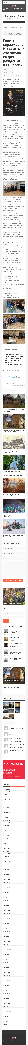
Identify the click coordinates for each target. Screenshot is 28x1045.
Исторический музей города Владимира (11, 451)
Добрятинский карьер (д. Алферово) (13, 603)
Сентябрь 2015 (7, 1011)
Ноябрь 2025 (7, 797)
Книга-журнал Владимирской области (13, 1040)
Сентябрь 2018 (7, 918)
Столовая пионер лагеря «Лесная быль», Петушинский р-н (16, 645)
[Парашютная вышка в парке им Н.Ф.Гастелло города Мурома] (6, 660)
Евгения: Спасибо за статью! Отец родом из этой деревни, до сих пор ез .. (16, 746)
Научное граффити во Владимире (12, 475)
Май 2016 (6, 990)
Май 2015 (6, 1021)
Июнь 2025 (6, 807)
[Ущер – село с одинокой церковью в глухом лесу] (14, 401)
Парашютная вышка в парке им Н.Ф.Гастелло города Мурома (15, 660)
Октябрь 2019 (7, 884)
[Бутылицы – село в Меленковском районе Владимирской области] (6, 652)
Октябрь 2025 (7, 799)
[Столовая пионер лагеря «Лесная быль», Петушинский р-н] (6, 645)
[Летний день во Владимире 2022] (14, 462)
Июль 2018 (6, 923)
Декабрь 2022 (7, 833)
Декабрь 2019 (7, 879)
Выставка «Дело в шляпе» (14, 364)
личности (16, 371)
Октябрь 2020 (7, 861)
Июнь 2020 (6, 872)
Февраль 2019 (7, 905)
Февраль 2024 (7, 817)
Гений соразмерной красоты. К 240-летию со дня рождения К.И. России (14, 52)
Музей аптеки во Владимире (14, 356)
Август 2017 (6, 952)
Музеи (12, 69)
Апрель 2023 (7, 830)
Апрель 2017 (7, 962)
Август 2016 (6, 983)
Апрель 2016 (7, 993)
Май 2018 (6, 928)
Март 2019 (6, 903)
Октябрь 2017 (7, 946)
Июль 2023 (6, 825)
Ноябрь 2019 (7, 882)
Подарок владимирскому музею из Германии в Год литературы (13, 360)
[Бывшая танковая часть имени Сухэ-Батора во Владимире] (14, 421)
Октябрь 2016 (7, 977)
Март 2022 (6, 843)
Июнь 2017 (6, 957)
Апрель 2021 (7, 851)
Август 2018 (6, 921)
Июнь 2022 (6, 838)
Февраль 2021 (7, 853)
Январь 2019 (7, 908)
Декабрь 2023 (7, 822)
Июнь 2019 (6, 895)
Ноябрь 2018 (7, 913)
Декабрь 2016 (7, 972)
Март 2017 (6, 965)
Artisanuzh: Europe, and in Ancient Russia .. (15, 733)
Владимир (11, 32)
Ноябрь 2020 (7, 859)
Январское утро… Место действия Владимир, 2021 (13, 536)
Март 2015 (6, 1024)
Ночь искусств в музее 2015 (14, 354)
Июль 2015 (6, 1016)
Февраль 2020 (7, 874)
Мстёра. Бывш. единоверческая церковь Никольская (16, 631)
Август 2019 (6, 890)
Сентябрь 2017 (7, 949)
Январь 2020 (7, 877)
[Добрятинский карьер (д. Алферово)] (14, 596)
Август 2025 (6, 804)
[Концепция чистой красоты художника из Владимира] (14, 485)
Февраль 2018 (7, 936)
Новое (14, 626)
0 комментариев (9, 75)
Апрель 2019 (7, 900)
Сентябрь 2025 (7, 802)
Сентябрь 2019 (7, 887)
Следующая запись (18, 385)
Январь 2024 (7, 820)
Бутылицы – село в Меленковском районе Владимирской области (15, 652)
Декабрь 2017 (7, 941)
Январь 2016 (7, 1001)
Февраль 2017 (7, 967)
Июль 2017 (6, 954)
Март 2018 (6, 934)
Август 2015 (6, 1014)
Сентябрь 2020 (7, 864)
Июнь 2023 (6, 828)
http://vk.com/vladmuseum (10, 346)
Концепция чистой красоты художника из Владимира (11, 495)
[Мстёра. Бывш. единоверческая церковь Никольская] (6, 631)
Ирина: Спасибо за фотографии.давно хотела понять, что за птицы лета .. (16, 728)
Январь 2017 (7, 970)
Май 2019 (6, 897)
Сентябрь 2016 (7, 980)
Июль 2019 (6, 892)
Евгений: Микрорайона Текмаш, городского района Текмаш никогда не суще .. (16, 740)
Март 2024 (6, 815)
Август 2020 (6, 866)
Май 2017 (6, 959)
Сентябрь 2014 (7, 1027)
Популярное (7, 626)
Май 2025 (6, 810)
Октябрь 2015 (7, 1008)
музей (22, 371)
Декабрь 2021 (7, 848)
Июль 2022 (6, 835)
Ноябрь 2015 (7, 1006)
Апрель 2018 (7, 931)
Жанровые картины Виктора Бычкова (15, 638)
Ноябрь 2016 (7, 975)
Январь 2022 (7, 846)
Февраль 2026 (7, 789)
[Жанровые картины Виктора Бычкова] (6, 639)
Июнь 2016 (6, 988)
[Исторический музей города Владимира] (14, 442)
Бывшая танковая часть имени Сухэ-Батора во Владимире (13, 431)
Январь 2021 (7, 856)
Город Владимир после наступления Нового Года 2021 (13, 515)
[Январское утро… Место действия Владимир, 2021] (14, 526)
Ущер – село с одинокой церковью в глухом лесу (13, 410)
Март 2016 (6, 996)
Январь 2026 (7, 791)
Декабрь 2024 (7, 812)
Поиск (6, 621)
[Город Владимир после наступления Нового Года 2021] (14, 506)
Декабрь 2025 (7, 794)
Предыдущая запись (9, 383)
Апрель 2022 (7, 841)
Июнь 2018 (6, 926)
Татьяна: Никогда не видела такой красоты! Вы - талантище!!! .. (16, 752)
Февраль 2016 (7, 998)
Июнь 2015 (6, 1019)
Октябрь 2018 (7, 915)
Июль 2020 (6, 869)
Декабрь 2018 (7, 910)
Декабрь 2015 (7, 1003)
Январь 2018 (7, 939)
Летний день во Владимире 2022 (12, 471)
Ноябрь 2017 (7, 944)
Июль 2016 (6, 985)
